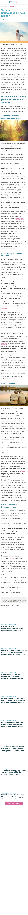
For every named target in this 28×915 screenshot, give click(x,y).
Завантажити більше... (14, 803)
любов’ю (22, 471)
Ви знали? (12, 6)
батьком (11, 558)
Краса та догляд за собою (8, 624)
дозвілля (4, 343)
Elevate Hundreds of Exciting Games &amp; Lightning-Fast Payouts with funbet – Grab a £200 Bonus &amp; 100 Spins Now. (12, 725)
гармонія (4, 308)
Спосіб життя (4, 6)
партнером (20, 218)
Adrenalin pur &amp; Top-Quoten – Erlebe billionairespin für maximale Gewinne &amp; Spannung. (14, 773)
